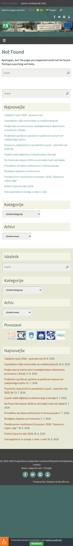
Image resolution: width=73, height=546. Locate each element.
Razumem (36, 543)
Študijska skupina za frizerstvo (22, 171)
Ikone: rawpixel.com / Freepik (36, 468)
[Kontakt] (69, 16)
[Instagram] (64, 16)
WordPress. (64, 481)
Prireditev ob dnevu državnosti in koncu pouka (31, 165)
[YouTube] (59, 16)
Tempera (50, 481)
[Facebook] (54, 16)
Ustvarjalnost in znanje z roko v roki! (25, 191)
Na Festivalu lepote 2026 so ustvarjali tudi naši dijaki (34, 160)
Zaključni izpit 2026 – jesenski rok (23, 115)
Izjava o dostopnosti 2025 (33, 3)
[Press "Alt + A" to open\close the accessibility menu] (4, 541)
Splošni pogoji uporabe (13, 10)
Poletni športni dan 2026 (18, 186)
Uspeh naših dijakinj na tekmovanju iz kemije (30, 154)
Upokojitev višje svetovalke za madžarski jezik (31, 120)
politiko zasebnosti (54, 540)
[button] (36, 26)
